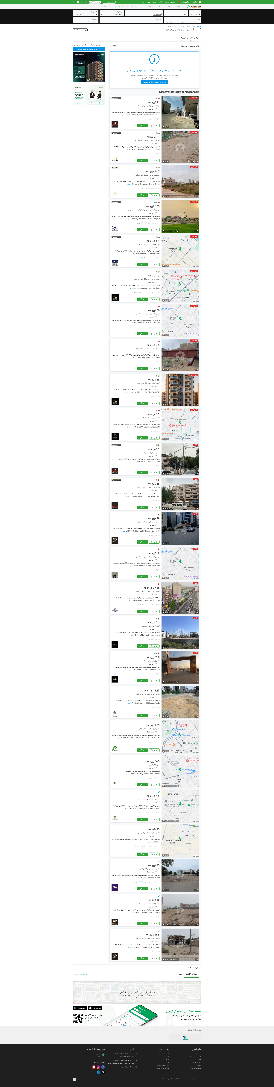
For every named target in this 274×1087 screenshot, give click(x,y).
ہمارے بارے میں (196, 1054)
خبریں (167, 1057)
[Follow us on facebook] (102, 1069)
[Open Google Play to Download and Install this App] (80, 1009)
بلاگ (160, 2)
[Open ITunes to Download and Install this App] (94, 1009)
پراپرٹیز (194, 2)
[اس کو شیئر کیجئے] (165, 127)
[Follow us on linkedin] (97, 1074)
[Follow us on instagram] (97, 1069)
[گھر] (200, 2)
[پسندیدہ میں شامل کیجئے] (163, 127)
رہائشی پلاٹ (184, 38)
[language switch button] (84, 2)
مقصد (199, 12)
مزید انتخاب (94, 19)
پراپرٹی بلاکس (184, 2)
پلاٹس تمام (194, 38)
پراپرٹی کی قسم (119, 12)
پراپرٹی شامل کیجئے (162, 1068)
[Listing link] (154, 112)
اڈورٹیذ (199, 1065)
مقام (161, 12)
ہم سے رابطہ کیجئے (195, 1057)
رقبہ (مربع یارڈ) (94, 12)
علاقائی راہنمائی (170, 2)
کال (141, 125)
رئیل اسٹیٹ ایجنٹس (162, 1065)
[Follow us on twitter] (102, 1074)
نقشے (154, 2)
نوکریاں (199, 1059)
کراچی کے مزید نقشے (80, 974)
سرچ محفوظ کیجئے (79, 29)
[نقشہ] (167, 127)
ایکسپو (167, 1062)
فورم (167, 1059)
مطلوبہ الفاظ (159, 19)
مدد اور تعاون (197, 1062)
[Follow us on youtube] (93, 1069)
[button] (195, 14)
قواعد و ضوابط (196, 1068)
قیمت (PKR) (197, 19)
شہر (186, 12)
